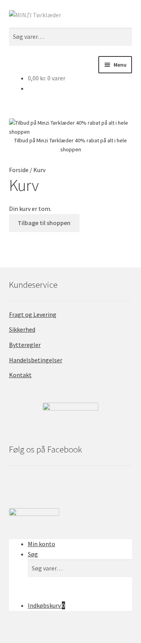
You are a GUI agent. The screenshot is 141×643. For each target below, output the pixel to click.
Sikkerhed (22, 329)
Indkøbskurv (46, 605)
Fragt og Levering (32, 314)
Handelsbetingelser (35, 360)
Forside (19, 170)
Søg (33, 554)
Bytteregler (25, 345)
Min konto (41, 544)
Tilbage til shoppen (44, 223)
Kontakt (20, 375)
